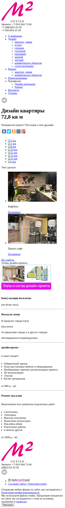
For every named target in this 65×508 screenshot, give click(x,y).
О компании (15, 36)
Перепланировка (17, 78)
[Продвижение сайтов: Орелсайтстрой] (19, 480)
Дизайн (12, 39)
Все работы (7, 260)
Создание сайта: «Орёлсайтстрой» (27, 483)
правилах (21, 501)
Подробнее (14, 212)
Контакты (13, 90)
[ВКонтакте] (4, 131)
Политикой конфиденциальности (20, 492)
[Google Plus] (23, 131)
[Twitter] (9, 131)
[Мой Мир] (18, 131)
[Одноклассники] (14, 131)
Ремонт (12, 69)
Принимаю (8, 505)
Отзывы (12, 93)
